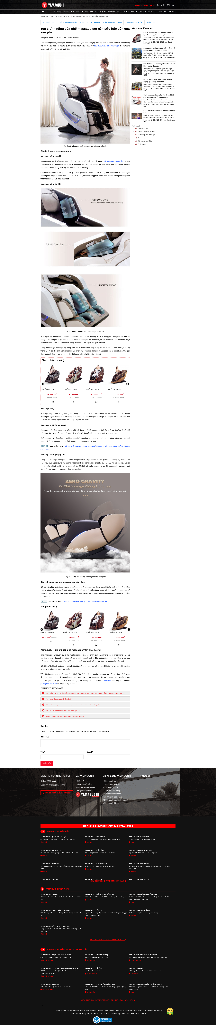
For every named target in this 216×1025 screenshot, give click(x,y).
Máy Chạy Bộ (100, 11)
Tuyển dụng (150, 22)
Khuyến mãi (141, 11)
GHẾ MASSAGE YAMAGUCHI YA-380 (72, 390)
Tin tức (171, 11)
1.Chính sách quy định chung (114, 781)
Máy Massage (113, 11)
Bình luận (44, 737)
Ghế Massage (87, 11)
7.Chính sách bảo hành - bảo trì (115, 800)
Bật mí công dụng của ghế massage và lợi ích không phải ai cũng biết (158, 34)
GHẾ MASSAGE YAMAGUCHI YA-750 (95, 390)
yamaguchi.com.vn (48, 684)
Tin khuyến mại (48, 22)
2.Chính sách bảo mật (111, 784)
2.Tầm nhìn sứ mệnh (84, 784)
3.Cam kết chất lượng (111, 787)
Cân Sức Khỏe (128, 11)
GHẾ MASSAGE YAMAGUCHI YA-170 (50, 390)
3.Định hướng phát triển (85, 787)
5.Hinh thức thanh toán (112, 794)
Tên (42, 752)
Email (90, 752)
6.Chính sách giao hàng (112, 797)
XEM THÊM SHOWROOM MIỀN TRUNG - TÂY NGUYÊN (107, 1000)
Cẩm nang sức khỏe (134, 22)
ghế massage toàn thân (113, 161)
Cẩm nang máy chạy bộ (112, 22)
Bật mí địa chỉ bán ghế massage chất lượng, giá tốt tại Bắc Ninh (157, 80)
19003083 (107, 680)
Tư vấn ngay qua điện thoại (57, 793)
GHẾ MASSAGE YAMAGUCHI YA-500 (117, 390)
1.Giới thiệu (80, 781)
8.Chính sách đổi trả (111, 803)
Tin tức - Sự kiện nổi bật (67, 22)
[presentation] (43, 384)
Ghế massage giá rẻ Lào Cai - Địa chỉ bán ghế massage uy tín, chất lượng (159, 96)
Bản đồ (44, 842)
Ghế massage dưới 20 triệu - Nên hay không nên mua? (86, 601)
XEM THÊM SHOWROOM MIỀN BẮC (107, 881)
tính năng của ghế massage (106, 46)
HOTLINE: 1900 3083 (144, 5)
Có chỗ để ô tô (47, 960)
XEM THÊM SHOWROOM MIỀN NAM (107, 940)
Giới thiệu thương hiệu (157, 11)
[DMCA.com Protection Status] (170, 1012)
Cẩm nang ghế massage (90, 22)
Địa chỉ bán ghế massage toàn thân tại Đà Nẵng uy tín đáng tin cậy (159, 65)
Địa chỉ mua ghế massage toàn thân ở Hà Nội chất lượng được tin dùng (159, 49)
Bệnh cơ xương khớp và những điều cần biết (159, 112)
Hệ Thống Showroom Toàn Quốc (66, 11)
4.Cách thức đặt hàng (111, 791)
